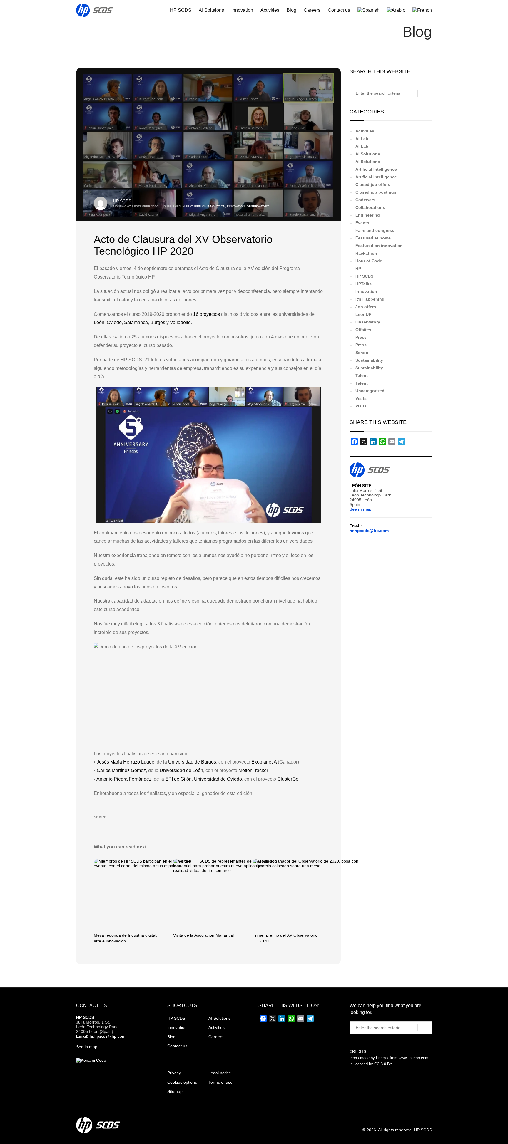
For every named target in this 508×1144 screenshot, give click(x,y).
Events (362, 222)
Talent (361, 375)
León (99, 322)
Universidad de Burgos (192, 761)
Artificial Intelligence (376, 169)
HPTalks (363, 283)
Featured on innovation (205, 206)
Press (361, 337)
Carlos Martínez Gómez (121, 770)
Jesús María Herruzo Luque (125, 761)
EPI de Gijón (178, 778)
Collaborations (370, 207)
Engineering (367, 215)
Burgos (157, 322)
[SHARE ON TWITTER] (98, 825)
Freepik (382, 1058)
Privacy (174, 1073)
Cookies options (182, 1082)
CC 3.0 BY (383, 1064)
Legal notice (219, 1073)
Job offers (365, 306)
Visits (361, 398)
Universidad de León (181, 770)
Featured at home (373, 238)
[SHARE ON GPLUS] (118, 824)
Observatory (258, 206)
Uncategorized (370, 390)
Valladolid (180, 322)
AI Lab (361, 138)
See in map (361, 509)
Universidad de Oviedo (218, 778)
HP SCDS (122, 201)
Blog (171, 1036)
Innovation (236, 206)
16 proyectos (206, 314)
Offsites (363, 329)
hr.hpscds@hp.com (369, 530)
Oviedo (114, 322)
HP (358, 268)
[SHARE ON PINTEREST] (129, 824)
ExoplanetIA (264, 761)
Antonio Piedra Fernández (123, 778)
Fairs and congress (374, 230)
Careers (215, 1036)
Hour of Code (368, 261)
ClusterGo (287, 778)
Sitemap (175, 1091)
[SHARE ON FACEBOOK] (108, 824)
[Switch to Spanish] (366, 10)
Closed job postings (375, 192)
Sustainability (369, 360)
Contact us (177, 1046)
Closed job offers (372, 184)
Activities (364, 131)
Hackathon (366, 253)
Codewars (365, 199)
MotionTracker (253, 770)
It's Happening (370, 299)
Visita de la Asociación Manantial (203, 935)
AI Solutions (367, 154)
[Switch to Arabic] (393, 10)
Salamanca (136, 322)
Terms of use (220, 1082)
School (362, 352)
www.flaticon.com (413, 1058)
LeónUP (363, 314)
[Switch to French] (419, 10)
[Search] (424, 93)
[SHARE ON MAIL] (139, 824)
